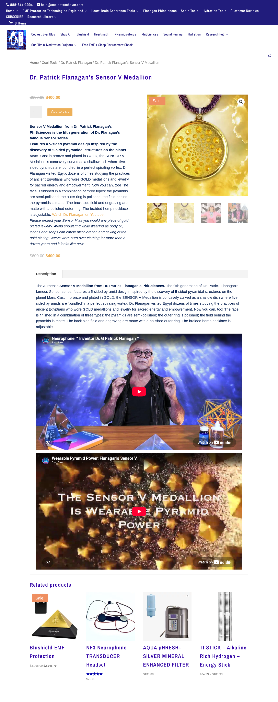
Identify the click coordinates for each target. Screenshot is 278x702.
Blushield (83, 34)
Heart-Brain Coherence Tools (113, 11)
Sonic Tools (190, 11)
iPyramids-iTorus (125, 34)
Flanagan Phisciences (160, 11)
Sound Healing (173, 34)
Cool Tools (50, 63)
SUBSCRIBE (14, 17)
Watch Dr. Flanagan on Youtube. (78, 215)
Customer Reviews (245, 11)
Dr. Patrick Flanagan (76, 63)
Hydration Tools (215, 11)
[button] (241, 102)
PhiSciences (149, 34)
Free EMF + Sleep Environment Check (107, 45)
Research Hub (215, 34)
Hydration (194, 34)
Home (10, 11)
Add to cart (60, 111)
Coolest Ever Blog (43, 34)
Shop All (65, 34)
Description (46, 274)
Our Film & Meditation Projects (52, 45)
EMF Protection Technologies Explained (53, 11)
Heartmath (101, 34)
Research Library (40, 17)
